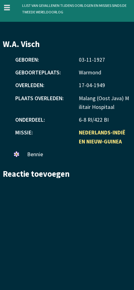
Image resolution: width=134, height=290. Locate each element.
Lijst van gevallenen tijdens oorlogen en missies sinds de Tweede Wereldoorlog (74, 8)
